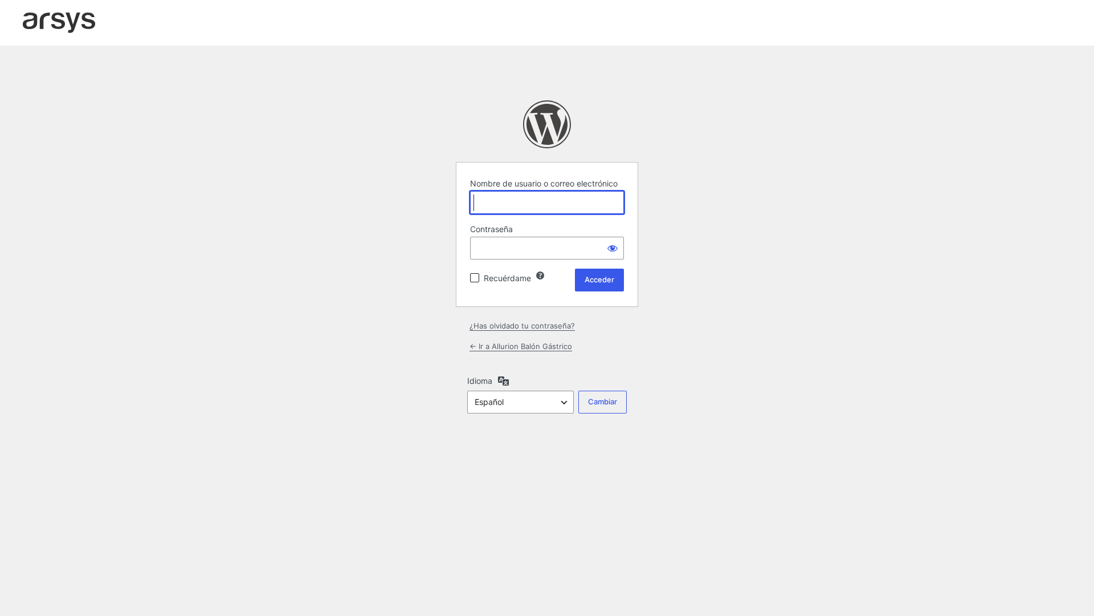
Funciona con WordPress (547, 124)
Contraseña (491, 229)
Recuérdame (507, 278)
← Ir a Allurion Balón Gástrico (521, 346)
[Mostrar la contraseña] (612, 248)
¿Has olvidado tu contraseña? (522, 325)
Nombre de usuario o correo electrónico (544, 183)
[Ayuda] (540, 275)
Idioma (479, 381)
